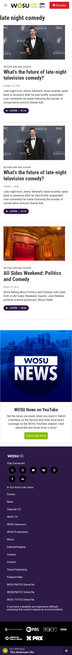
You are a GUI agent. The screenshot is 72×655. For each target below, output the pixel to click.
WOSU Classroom (16, 524)
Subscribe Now (36, 436)
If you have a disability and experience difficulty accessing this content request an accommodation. (35, 608)
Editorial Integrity (16, 547)
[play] (5, 650)
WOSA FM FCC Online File (21, 592)
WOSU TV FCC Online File (20, 599)
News (10, 502)
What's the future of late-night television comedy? (34, 75)
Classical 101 (14, 509)
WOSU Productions (17, 532)
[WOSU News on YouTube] (36, 366)
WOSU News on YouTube (36, 409)
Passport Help (14, 577)
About (10, 539)
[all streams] (67, 650)
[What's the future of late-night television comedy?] (34, 42)
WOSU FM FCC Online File (20, 584)
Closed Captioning (17, 569)
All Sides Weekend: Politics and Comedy (32, 276)
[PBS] (32, 629)
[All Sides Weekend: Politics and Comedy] (34, 243)
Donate (61, 5)
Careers (11, 554)
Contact (11, 562)
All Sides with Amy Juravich (17, 66)
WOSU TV (12, 517)
